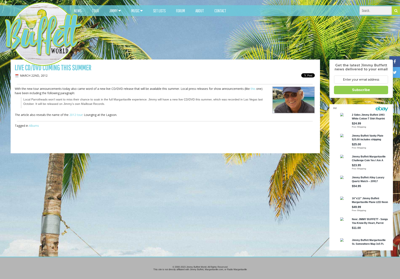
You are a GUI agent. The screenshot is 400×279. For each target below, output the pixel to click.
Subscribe (361, 90)
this (253, 89)
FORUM (180, 10)
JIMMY (113, 10)
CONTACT (220, 10)
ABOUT (199, 10)
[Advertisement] (250, 37)
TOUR (95, 10)
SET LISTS (159, 10)
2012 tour (75, 115)
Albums (34, 126)
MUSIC (135, 10)
